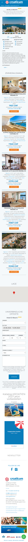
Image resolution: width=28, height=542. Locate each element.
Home (2, 5)
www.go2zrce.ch (10, 496)
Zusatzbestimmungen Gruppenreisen (15, 508)
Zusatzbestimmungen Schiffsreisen (15, 510)
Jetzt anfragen (14, 111)
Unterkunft (7, 5)
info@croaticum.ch (11, 493)
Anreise (7, 488)
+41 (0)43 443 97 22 (13, 491)
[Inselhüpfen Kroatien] (14, 529)
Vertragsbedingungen (11, 506)
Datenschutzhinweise (11, 512)
